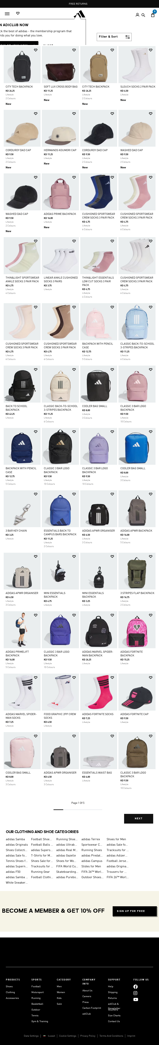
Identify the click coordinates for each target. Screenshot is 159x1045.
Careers (86, 996)
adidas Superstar (42, 850)
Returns (112, 998)
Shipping (113, 992)
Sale (59, 1004)
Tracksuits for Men (118, 850)
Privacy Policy (87, 1036)
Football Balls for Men (42, 844)
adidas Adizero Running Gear (118, 855)
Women (61, 992)
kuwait (51, 1036)
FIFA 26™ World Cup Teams (118, 877)
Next (139, 818)
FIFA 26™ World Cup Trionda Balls (92, 872)
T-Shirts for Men (42, 855)
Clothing (10, 992)
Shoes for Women (67, 861)
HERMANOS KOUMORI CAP (60, 150)
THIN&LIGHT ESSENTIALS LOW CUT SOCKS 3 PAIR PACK (98, 281)
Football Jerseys (118, 861)
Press (85, 1002)
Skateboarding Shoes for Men (67, 872)
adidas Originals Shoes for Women (118, 866)
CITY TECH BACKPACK (19, 86)
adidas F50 (13, 872)
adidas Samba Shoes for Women (17, 877)
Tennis (34, 1015)
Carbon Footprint (91, 1008)
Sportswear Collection (92, 844)
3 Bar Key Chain (16, 530)
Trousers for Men (118, 872)
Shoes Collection (17, 850)
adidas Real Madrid (67, 850)
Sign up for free (131, 911)
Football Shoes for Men (42, 839)
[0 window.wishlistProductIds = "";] (17, 13)
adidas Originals (17, 844)
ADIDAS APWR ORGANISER (98, 530)
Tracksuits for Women (42, 866)
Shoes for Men (116, 839)
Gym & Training (39, 1021)
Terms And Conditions (111, 1036)
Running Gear (40, 872)
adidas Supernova (17, 866)
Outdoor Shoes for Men (92, 877)
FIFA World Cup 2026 (67, 866)
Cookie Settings (67, 1036)
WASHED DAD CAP (131, 150)
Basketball (37, 1004)
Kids (59, 998)
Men (59, 986)
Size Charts (114, 1015)
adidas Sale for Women (17, 855)
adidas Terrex (90, 839)
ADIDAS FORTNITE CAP (134, 714)
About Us (87, 990)
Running (36, 998)
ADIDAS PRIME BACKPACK (60, 214)
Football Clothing (42, 877)
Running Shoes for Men (67, 839)
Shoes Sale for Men (42, 861)
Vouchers (113, 1010)
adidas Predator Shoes (92, 855)
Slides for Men (91, 866)
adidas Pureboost (67, 877)
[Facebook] (135, 986)
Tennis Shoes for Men (17, 861)
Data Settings (31, 1036)
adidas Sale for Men (118, 844)
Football (36, 986)
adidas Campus (91, 861)
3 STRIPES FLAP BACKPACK (137, 593)
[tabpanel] (79, 437)
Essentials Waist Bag (97, 772)
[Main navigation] (7, 14)
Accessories (12, 998)
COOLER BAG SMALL (94, 406)
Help (110, 986)
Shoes (9, 986)
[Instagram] (135, 993)
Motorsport (37, 992)
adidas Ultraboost (67, 844)
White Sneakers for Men (17, 882)
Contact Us (114, 1021)
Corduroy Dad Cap (18, 150)
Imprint (131, 1036)
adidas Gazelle (66, 855)
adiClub (86, 1014)
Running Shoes (91, 850)
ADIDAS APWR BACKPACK (136, 530)
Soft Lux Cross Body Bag (61, 86)
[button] (36, 50)
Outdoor (35, 1010)
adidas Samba (15, 839)
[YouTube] (135, 999)
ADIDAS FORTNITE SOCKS (97, 714)
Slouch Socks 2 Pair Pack (137, 86)
